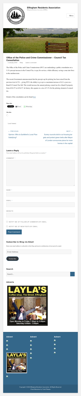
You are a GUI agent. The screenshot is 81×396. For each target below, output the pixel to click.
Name (9, 190)
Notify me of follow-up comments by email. (28, 222)
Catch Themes (46, 389)
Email (9, 200)
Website (9, 211)
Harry (21, 63)
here (34, 97)
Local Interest (12, 123)
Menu (71, 16)
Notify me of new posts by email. (23, 226)
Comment (11, 158)
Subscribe (12, 259)
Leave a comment (31, 63)
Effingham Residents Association (43, 7)
